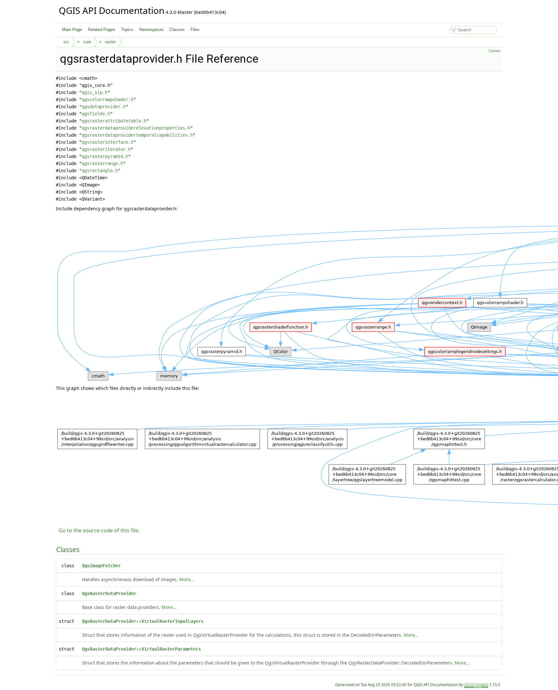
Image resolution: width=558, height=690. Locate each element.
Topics (127, 29)
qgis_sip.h (95, 92)
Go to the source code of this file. (99, 530)
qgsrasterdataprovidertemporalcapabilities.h (137, 135)
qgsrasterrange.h (102, 163)
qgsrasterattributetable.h (114, 120)
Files (195, 29)
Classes (177, 29)
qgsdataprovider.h (104, 106)
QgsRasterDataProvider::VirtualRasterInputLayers (142, 621)
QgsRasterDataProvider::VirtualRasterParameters (141, 649)
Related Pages (101, 29)
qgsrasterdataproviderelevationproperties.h (136, 128)
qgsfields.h (96, 113)
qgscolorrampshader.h (107, 99)
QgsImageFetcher (101, 565)
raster (110, 41)
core (87, 41)
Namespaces (151, 29)
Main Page (72, 29)
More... (186, 579)
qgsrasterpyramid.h (105, 156)
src (66, 41)
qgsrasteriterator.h (106, 149)
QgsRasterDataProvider (109, 593)
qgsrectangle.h (100, 170)
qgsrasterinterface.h (107, 142)
